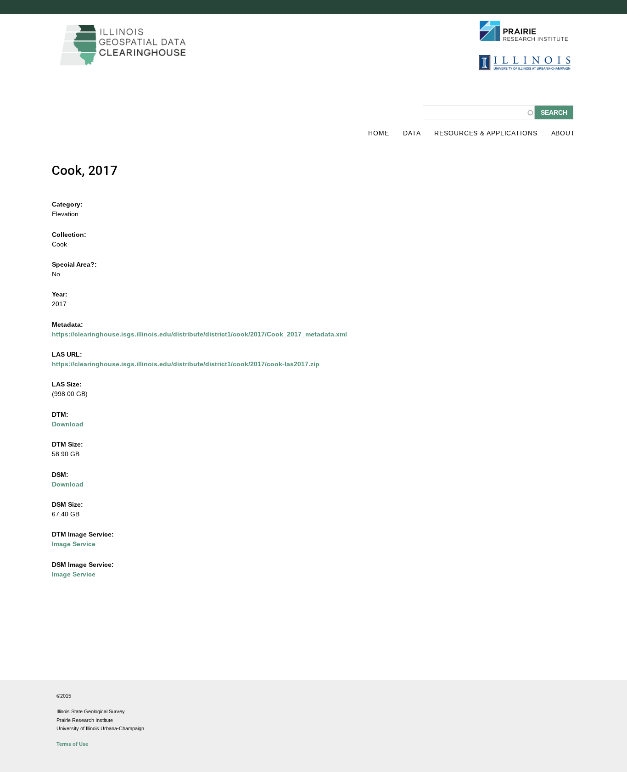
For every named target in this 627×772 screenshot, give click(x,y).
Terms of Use (72, 744)
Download (68, 424)
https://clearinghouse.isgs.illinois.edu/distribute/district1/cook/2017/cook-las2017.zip (185, 364)
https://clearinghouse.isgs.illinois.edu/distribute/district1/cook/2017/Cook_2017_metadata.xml (199, 334)
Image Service (73, 544)
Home (378, 133)
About (563, 133)
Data (412, 133)
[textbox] (479, 112)
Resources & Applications (485, 133)
